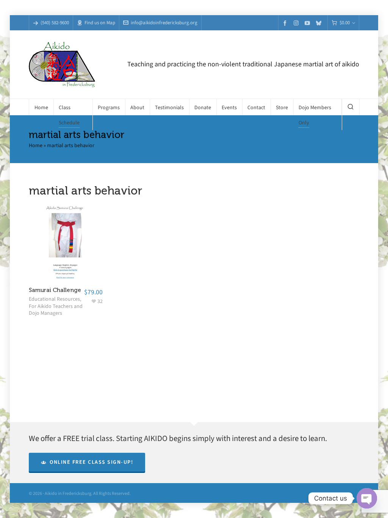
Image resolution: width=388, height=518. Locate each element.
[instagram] (297, 22)
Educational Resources (54, 299)
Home (35, 145)
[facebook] (286, 23)
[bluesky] (320, 23)
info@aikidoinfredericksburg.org (164, 22)
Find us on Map (99, 22)
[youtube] (308, 23)
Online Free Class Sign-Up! (91, 462)
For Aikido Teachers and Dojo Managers (56, 310)
